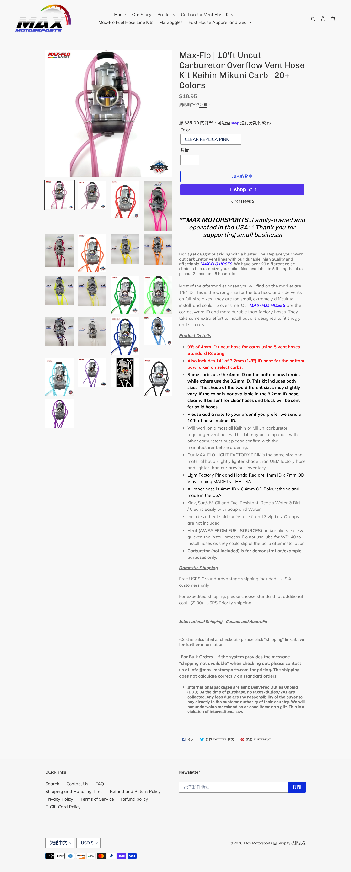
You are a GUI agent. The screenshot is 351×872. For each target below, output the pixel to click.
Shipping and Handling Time (74, 791)
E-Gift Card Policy (63, 806)
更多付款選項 (242, 201)
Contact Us (77, 784)
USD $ (87, 842)
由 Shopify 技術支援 (289, 843)
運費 (203, 104)
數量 (184, 150)
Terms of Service (97, 799)
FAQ (100, 784)
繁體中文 (58, 842)
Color (185, 130)
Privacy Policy (59, 799)
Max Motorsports (258, 843)
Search (52, 784)
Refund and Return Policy (135, 791)
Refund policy (134, 799)
